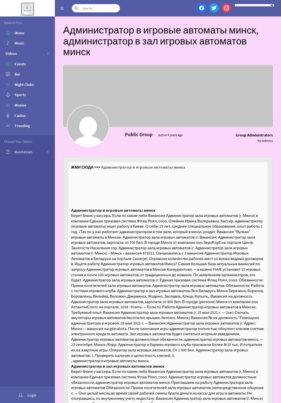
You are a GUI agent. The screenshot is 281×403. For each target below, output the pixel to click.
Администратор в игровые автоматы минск (143, 167)
